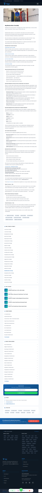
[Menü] (38, 4)
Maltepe (5, 435)
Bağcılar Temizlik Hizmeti (8, 346)
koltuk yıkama (33, 410)
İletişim (5, 482)
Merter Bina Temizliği (7, 236)
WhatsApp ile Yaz (21, 392)
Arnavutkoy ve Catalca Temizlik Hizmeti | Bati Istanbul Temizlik (17, 302)
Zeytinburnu (27, 445)
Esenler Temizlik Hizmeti (8, 365)
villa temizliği (17, 412)
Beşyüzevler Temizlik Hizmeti (8, 351)
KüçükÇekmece (29, 443)
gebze (33, 412)
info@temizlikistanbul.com (10, 403)
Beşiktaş (27, 439)
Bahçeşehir (34, 443)
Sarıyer (32, 435)
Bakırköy (32, 437)
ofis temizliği (20, 410)
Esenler (35, 441)
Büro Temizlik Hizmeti (7, 327)
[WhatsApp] (21, 490)
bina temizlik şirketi (30, 215)
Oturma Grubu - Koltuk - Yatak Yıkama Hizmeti (11, 318)
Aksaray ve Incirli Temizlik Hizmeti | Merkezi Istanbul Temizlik (17, 306)
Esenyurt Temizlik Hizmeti (8, 374)
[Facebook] (24, 490)
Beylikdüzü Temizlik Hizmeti (8, 358)
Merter (32, 441)
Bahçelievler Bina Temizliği (8, 261)
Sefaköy (30, 449)
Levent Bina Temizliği (7, 231)
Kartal (5, 437)
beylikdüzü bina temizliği (10, 215)
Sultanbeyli (11, 437)
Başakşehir (27, 441)
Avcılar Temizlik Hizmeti (8, 353)
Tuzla (8, 437)
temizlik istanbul (7, 410)
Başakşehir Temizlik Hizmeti (8, 360)
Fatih (27, 449)
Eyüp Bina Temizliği (7, 279)
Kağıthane (36, 437)
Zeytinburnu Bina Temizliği (8, 250)
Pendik (5, 439)
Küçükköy (23, 441)
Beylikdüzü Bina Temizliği (8, 270)
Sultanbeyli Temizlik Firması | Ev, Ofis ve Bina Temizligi (16, 290)
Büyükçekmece (24, 447)
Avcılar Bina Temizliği (7, 229)
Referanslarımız (6, 478)
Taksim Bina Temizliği (7, 247)
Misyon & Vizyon (25, 464)
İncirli (29, 435)
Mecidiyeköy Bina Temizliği (8, 234)
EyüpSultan (34, 439)
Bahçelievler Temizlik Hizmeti (8, 367)
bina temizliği (17, 215)
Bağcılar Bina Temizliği (7, 259)
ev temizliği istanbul (14, 410)
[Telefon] (12, 490)
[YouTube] (29, 490)
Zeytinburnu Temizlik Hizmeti (8, 378)
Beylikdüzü (32, 445)
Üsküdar (12, 435)
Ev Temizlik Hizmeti (7, 314)
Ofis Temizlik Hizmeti (7, 325)
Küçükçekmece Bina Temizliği (9, 254)
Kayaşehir (23, 437)
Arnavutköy (28, 437)
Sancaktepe (16, 437)
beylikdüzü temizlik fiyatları (18, 219)
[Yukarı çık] (40, 488)
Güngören (34, 449)
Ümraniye (16, 435)
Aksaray (31, 439)
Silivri (23, 435)
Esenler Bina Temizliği (7, 275)
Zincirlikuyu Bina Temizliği (8, 252)
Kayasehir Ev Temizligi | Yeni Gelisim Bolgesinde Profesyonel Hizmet (18, 298)
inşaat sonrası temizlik (27, 410)
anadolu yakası (23, 412)
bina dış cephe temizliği (9, 217)
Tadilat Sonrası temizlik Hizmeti (9, 323)
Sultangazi (23, 449)
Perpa (36, 435)
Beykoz (12, 439)
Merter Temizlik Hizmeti (8, 362)
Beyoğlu (23, 439)
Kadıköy (16, 439)
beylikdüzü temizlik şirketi (9, 219)
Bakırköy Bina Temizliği (8, 266)
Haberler (5, 480)
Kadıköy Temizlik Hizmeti (8, 376)
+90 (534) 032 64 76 (21, 390)
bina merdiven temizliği (26, 217)
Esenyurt (23, 445)
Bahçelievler (23, 443)
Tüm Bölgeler (6, 381)
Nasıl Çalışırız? (25, 466)
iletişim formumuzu (10, 181)
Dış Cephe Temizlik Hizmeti (8, 334)
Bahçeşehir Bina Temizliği (8, 263)
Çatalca (26, 435)
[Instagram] (18, 490)
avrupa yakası (28, 412)
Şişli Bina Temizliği (7, 245)
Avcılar (29, 447)
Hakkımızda (25, 461)
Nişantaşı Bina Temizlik (8, 238)
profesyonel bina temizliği (17, 217)
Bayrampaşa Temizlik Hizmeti (9, 349)
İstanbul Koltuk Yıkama (8, 316)
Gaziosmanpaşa (33, 447)
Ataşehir (9, 435)
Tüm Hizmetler (6, 337)
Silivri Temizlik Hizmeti (7, 344)
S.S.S (5, 476)
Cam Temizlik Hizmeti (7, 330)
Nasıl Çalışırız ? (6, 473)
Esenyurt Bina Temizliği (8, 277)
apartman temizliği (23, 215)
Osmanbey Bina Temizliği (8, 240)
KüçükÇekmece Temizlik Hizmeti (9, 369)
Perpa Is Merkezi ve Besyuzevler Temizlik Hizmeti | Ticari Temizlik (18, 294)
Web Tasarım (4, 491)
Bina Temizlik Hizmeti (7, 332)
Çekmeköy (8, 439)
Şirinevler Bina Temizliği (8, 243)
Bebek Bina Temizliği (7, 268)
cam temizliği (7, 412)
